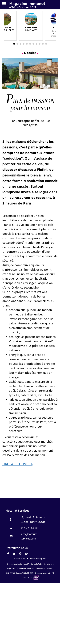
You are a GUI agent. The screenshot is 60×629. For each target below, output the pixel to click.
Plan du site (19, 558)
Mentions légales (38, 558)
